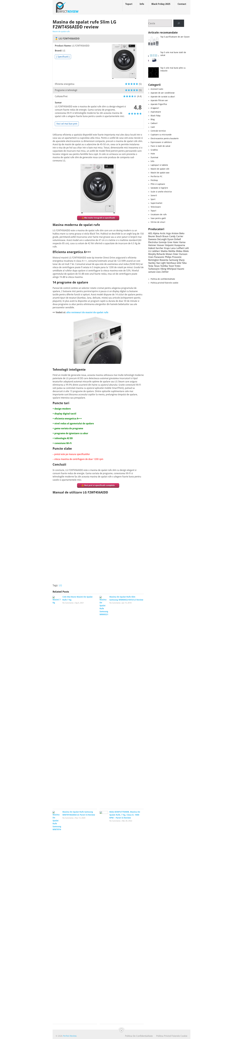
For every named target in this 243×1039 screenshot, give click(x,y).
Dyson (170, 239)
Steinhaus (171, 263)
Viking (163, 269)
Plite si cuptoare (158, 184)
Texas (157, 266)
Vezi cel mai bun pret (66, 123)
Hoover (160, 245)
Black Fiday (155, 115)
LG (60, 585)
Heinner (152, 245)
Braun (165, 236)
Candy (172, 236)
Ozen (150, 257)
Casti (153, 127)
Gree (169, 242)
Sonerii (154, 195)
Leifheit (180, 248)
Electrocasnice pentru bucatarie (165, 138)
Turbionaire (154, 269)
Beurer (151, 236)
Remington (153, 260)
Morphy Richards (156, 254)
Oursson (183, 254)
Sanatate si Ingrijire (159, 188)
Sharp (181, 260)
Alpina (156, 233)
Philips (168, 257)
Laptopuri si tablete (159, 165)
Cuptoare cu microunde (161, 135)
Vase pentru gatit (158, 218)
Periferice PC (156, 176)
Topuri (128, 4)
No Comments (67, 603)
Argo (168, 233)
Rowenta (164, 260)
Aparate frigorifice (159, 104)
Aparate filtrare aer (159, 100)
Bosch (159, 236)
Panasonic (159, 257)
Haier (175, 242)
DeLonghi (162, 239)
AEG (150, 233)
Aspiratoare (156, 112)
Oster (175, 254)
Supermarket (156, 203)
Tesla (150, 266)
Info (142, 4)
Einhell (177, 239)
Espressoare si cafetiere (161, 142)
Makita (164, 251)
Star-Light (161, 263)
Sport (153, 199)
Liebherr (156, 251)
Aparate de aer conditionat (163, 93)
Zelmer (165, 272)
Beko (181, 233)
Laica (173, 248)
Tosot (171, 266)
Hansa (182, 242)
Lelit (186, 248)
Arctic (163, 233)
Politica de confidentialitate (163, 279)
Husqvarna (179, 245)
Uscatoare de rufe (159, 214)
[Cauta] (178, 23)
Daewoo (152, 239)
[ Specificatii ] (62, 56)
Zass (158, 272)
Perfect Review (69, 1036)
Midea (179, 251)
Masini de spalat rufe (61, 31)
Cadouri (154, 123)
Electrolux (153, 242)
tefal (179, 263)
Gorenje (163, 242)
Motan (169, 254)
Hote (153, 154)
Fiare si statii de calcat (160, 146)
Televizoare (156, 207)
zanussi (152, 272)
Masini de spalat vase (160, 173)
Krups (167, 248)
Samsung (173, 260)
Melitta (171, 251)
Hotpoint (169, 245)
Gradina (154, 150)
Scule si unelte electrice (161, 192)
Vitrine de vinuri (158, 222)
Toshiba (164, 266)
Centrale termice (158, 131)
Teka (184, 263)
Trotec (178, 266)
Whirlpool (171, 269)
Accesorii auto (157, 89)
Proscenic (177, 257)
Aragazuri (155, 108)
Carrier (179, 236)
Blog (153, 119)
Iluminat (154, 157)
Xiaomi (180, 269)
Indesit (151, 248)
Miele (186, 251)
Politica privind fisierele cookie (164, 283)
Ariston (175, 233)
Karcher (159, 248)
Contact (182, 4)
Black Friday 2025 (160, 4)
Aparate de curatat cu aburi (163, 96)
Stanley (152, 263)
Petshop (154, 180)
